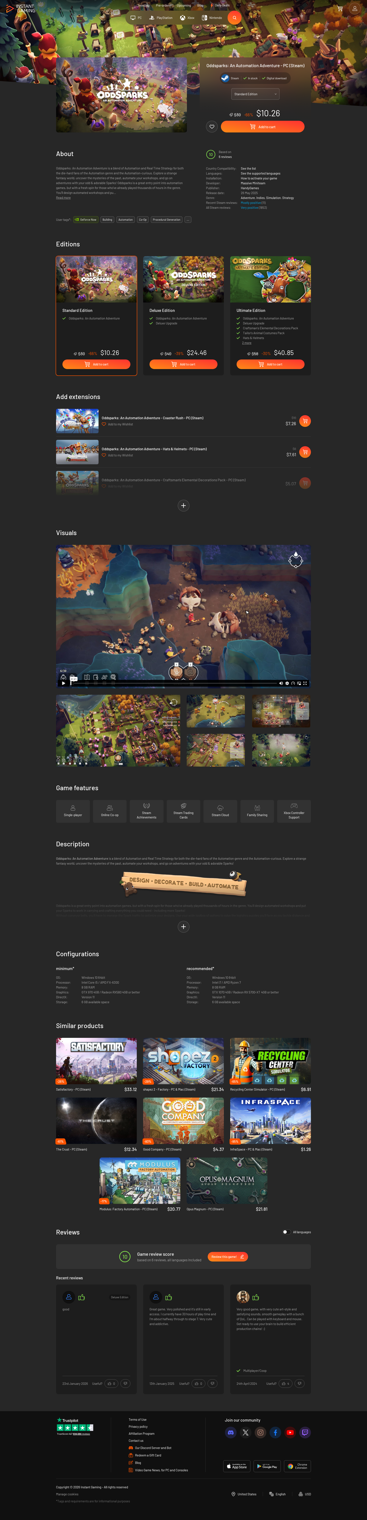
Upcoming (184, 5)
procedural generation (166, 219)
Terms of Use (138, 1419)
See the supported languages (260, 173)
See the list (248, 168)
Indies (260, 198)
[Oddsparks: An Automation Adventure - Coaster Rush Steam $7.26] (77, 421)
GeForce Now (88, 219)
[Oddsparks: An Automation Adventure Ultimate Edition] (270, 296)
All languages (302, 1232)
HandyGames (250, 188)
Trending (143, 5)
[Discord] (231, 1432)
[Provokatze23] (243, 1297)
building (107, 219)
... (188, 219)
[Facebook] (275, 1432)
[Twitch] (305, 1432)
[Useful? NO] (125, 1383)
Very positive (250, 207)
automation (126, 219)
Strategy (288, 198)
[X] (245, 1432)
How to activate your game (259, 178)
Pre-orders (163, 5)
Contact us (136, 1440)
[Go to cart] (340, 8)
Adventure (248, 198)
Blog (200, 5)
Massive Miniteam (253, 183)
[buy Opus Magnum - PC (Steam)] (227, 1181)
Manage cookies (67, 1494)
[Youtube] (290, 1432)
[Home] (20, 9)
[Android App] (267, 1466)
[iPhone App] (236, 1466)
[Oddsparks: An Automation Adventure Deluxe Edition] (183, 306)
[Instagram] (260, 1432)
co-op (143, 219)
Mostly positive (251, 203)
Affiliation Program (141, 1433)
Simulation (273, 198)
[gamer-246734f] (68, 1297)
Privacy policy (138, 1426)
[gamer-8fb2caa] (156, 1297)
